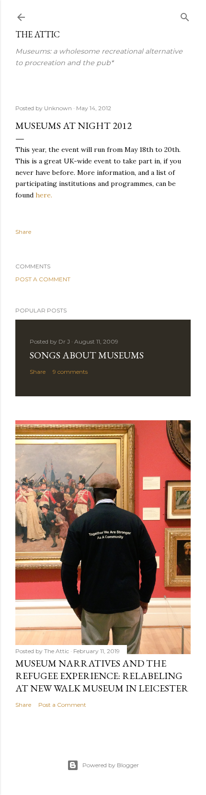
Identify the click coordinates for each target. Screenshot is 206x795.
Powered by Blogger (110, 765)
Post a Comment (42, 279)
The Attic (37, 34)
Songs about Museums (87, 355)
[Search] (185, 15)
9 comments (70, 371)
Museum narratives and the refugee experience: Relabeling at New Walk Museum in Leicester (101, 675)
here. (43, 195)
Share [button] (23, 231)
